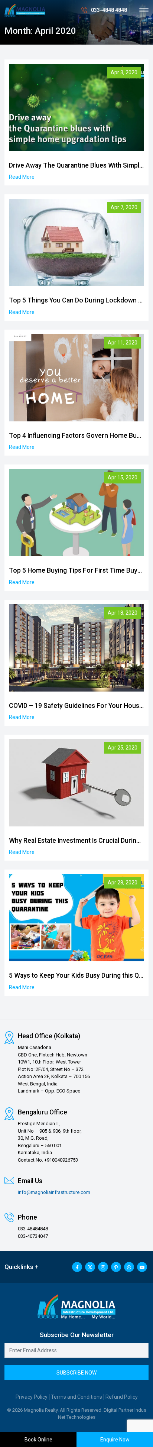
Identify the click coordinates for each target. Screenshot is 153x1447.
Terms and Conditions (76, 1397)
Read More (22, 177)
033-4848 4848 (109, 9)
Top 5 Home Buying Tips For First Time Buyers (78, 570)
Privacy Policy (32, 1397)
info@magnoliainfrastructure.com (54, 1192)
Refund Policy (121, 1397)
